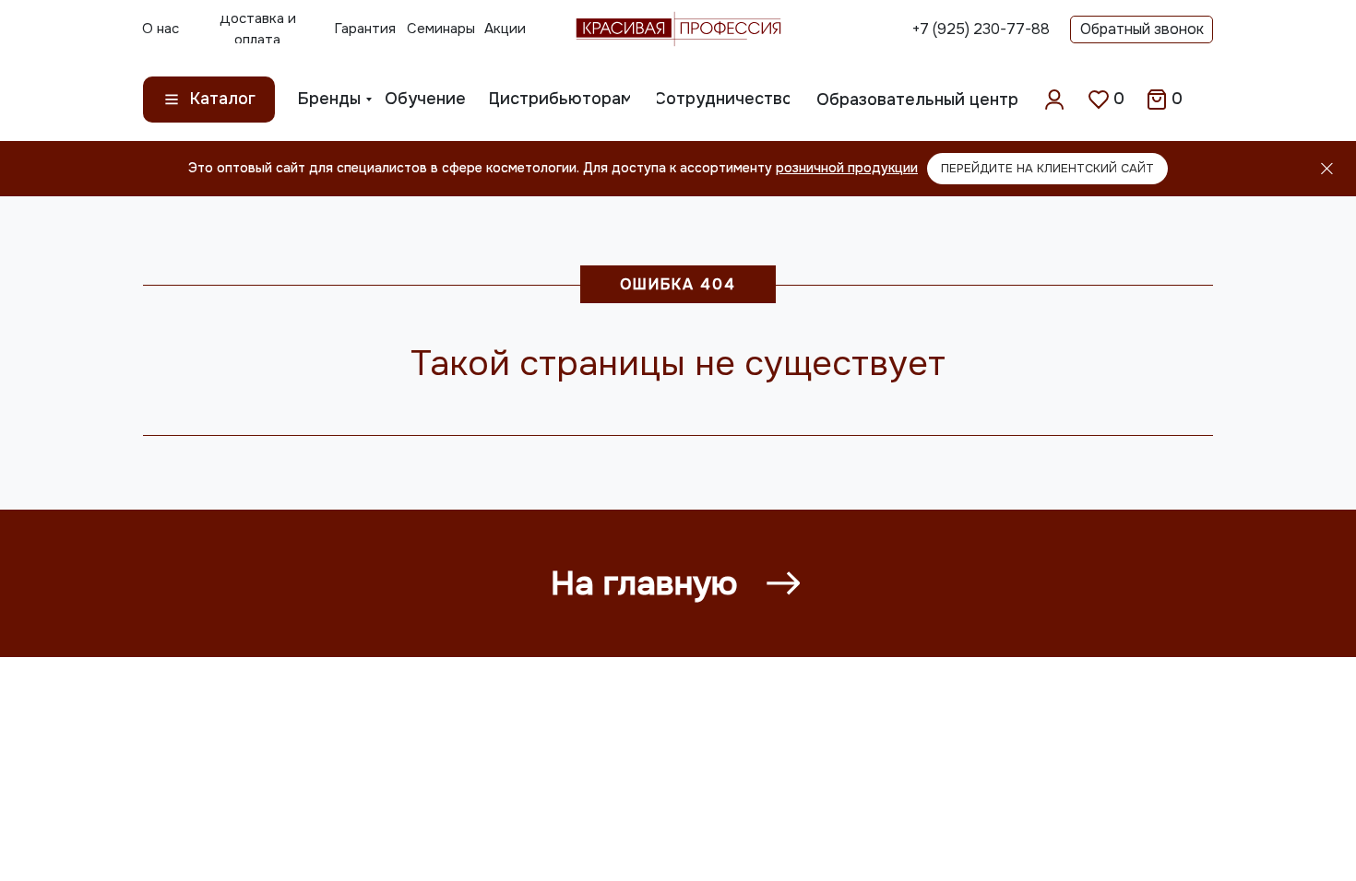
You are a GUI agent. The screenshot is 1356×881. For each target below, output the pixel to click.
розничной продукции (847, 167)
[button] (1141, 29)
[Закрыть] (1327, 169)
